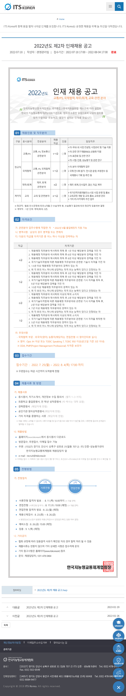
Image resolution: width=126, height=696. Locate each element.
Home (61, 19)
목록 (6, 625)
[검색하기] (119, 6)
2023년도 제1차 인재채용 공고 (42, 607)
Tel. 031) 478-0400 (109, 666)
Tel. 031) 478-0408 (104, 676)
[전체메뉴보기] (110, 6)
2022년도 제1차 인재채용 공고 (42, 616)
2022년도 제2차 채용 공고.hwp (52, 590)
